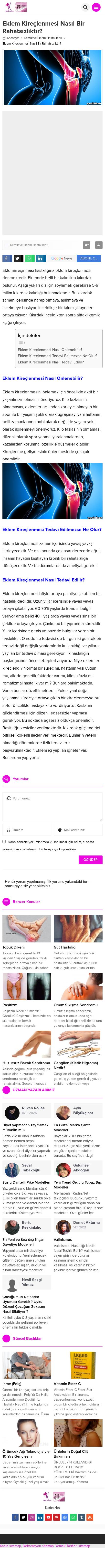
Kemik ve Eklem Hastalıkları (43, 38)
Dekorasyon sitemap (38, 1546)
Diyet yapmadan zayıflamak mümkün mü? (25, 1127)
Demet (86, 1222)
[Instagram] (31, 1517)
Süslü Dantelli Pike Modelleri (26, 1182)
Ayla (83, 1110)
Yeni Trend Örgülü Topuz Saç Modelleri (78, 1184)
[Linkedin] (40, 1517)
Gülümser (81, 1168)
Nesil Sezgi (32, 1282)
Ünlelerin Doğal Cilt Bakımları (71, 1454)
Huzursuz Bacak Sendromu (26, 1063)
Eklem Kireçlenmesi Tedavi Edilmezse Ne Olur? (57, 356)
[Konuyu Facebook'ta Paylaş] (7, 258)
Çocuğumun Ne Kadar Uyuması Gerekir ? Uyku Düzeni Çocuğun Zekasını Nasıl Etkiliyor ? (23, 1304)
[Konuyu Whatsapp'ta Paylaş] (30, 258)
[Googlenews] (65, 1517)
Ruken (33, 1108)
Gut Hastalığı (65, 947)
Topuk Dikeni (13, 947)
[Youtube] (48, 1517)
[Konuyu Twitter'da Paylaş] (18, 258)
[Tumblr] (81, 1517)
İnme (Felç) (11, 1383)
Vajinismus (63, 1239)
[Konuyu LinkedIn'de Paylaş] (41, 258)
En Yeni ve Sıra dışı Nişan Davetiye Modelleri (23, 1242)
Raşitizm (9, 1005)
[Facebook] (15, 1517)
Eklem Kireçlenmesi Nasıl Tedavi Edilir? (51, 362)
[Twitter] (23, 1517)
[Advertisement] (52, 173)
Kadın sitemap (10, 1546)
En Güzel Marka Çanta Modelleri (72, 1127)
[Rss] (89, 1517)
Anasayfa (13, 38)
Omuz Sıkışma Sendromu (76, 1005)
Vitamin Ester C (67, 1383)
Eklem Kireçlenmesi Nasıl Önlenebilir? (50, 350)
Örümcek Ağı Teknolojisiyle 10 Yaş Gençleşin (26, 1454)
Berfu (31, 1225)
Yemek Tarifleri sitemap (72, 1546)
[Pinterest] (56, 1517)
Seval (31, 1168)
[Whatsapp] (73, 1517)
